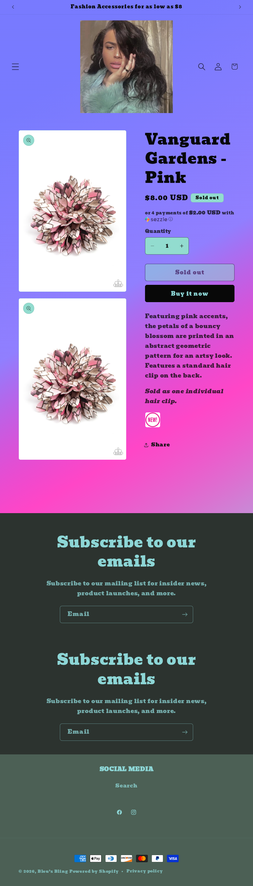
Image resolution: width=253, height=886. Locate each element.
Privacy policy (144, 871)
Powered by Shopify (94, 871)
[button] (15, 66)
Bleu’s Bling (53, 871)
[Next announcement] (240, 7)
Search (126, 786)
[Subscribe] (184, 614)
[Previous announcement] (13, 7)
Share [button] (160, 445)
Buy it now (190, 293)
